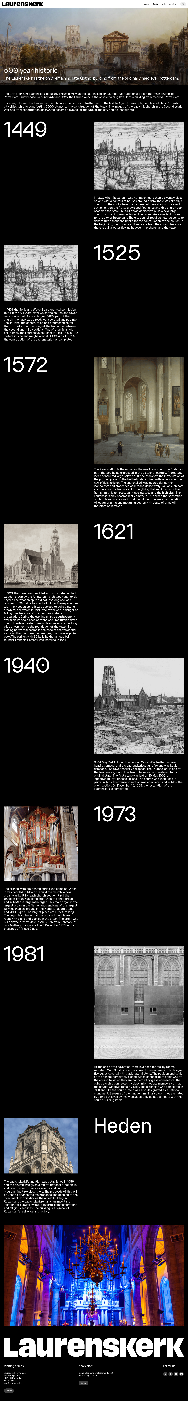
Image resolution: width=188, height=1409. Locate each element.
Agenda (146, 4)
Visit (163, 4)
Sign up (83, 1383)
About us (172, 4)
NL (183, 4)
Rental (155, 4)
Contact (9, 1391)
